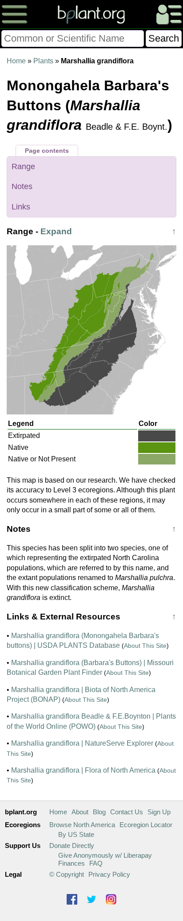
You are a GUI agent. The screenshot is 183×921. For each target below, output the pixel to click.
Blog (99, 812)
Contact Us (126, 812)
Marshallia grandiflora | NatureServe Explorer (82, 743)
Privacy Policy (109, 874)
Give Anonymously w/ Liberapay (105, 855)
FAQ (96, 863)
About (80, 812)
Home (16, 61)
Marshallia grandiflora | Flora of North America (83, 770)
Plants (43, 61)
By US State (76, 834)
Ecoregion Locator (145, 824)
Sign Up (159, 812)
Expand (56, 231)
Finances (71, 863)
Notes (22, 186)
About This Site (145, 645)
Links (21, 206)
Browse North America (82, 824)
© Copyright (66, 874)
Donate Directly (71, 845)
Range (23, 166)
